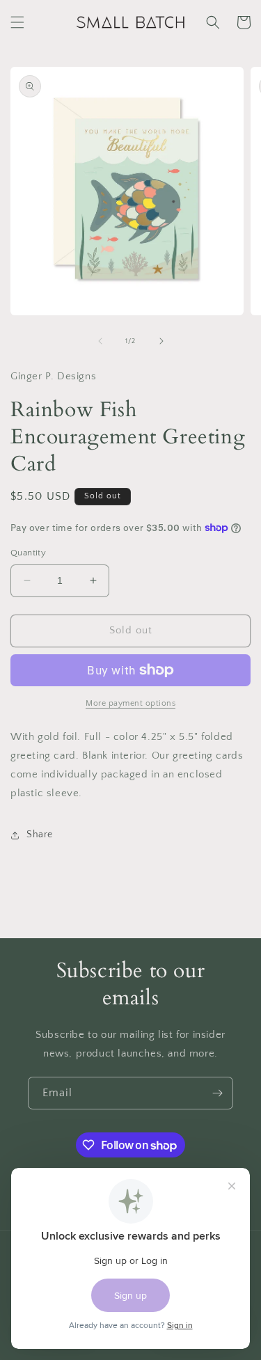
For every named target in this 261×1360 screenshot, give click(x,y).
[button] (17, 22)
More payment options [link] (130, 703)
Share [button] (39, 834)
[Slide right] (161, 341)
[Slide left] (100, 341)
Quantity (28, 553)
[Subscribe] (217, 1093)
